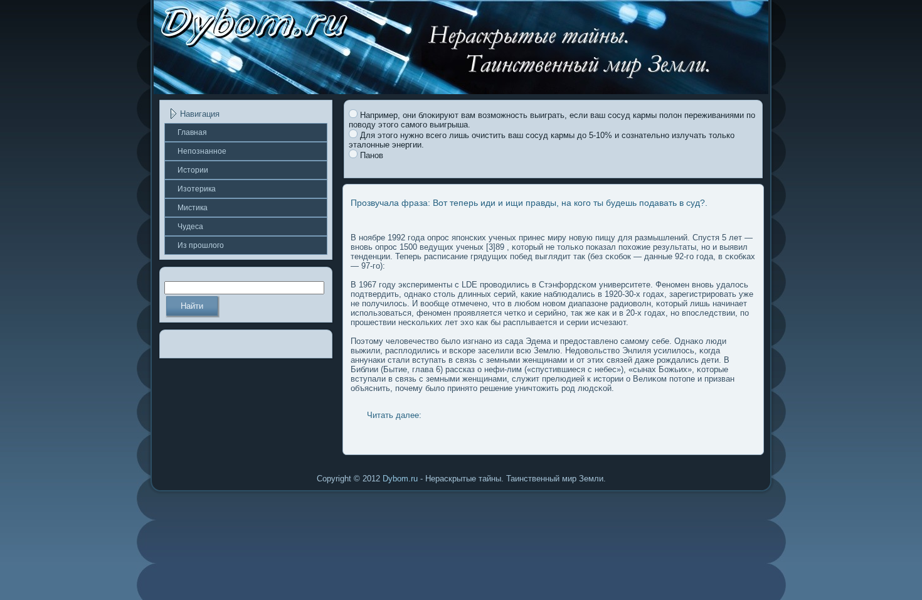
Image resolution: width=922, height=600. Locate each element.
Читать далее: (394, 415)
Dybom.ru (400, 478)
